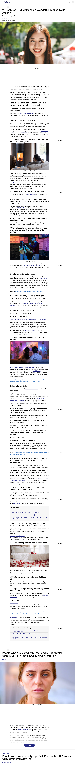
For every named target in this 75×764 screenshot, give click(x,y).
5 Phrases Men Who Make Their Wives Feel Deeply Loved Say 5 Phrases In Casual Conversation (29, 634)
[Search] (69, 2)
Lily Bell (4, 659)
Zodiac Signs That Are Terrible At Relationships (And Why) (28, 510)
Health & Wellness (47, 2)
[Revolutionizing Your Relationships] (7, 2)
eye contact (16, 504)
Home (3, 7)
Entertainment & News (38, 2)
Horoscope (24, 2)
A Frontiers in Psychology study (19, 183)
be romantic (31, 194)
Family (31, 2)
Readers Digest (5, 18)
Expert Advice (62, 2)
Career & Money (55, 2)
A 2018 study (20, 208)
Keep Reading (29, 745)
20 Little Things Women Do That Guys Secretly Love (26, 512)
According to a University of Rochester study (23, 367)
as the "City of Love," (31, 330)
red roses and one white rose (25, 113)
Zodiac (19, 2)
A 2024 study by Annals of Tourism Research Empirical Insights (28, 319)
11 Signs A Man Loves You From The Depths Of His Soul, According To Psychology (29, 518)
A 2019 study (36, 371)
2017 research (14, 603)
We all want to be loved (25, 729)
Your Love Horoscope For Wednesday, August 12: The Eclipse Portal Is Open (30, 638)
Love (17, 2)
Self (28, 2)
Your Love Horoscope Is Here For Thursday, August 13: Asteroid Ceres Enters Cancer (29, 630)
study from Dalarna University (31, 265)
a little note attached (31, 389)
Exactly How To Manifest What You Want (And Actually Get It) (28, 515)
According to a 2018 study (17, 536)
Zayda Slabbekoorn (6, 762)
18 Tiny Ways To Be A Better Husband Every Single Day (30, 291)
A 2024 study (43, 278)
